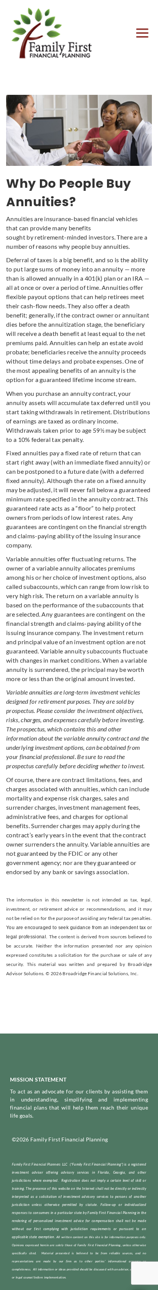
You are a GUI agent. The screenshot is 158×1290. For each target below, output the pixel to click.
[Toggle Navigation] (142, 33)
